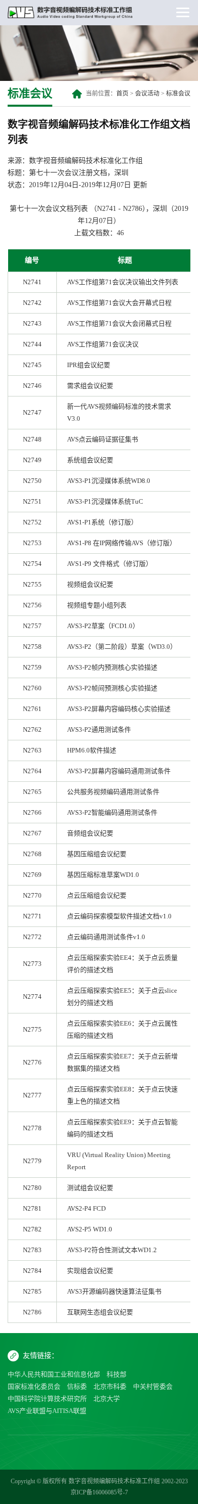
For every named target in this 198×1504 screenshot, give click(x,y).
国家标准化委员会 (34, 1386)
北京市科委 (109, 1386)
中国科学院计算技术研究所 (47, 1398)
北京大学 (106, 1398)
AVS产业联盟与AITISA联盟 (47, 1410)
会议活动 (147, 93)
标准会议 (178, 93)
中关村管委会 (153, 1386)
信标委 (77, 1386)
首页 (122, 93)
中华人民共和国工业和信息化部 (54, 1374)
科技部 (116, 1374)
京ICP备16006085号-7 (99, 1492)
